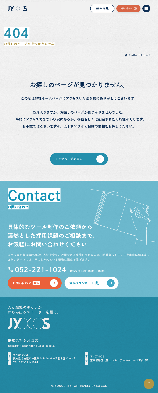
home (126, 55)
